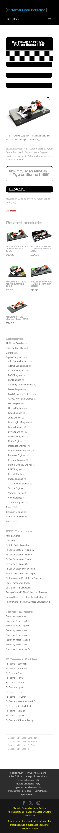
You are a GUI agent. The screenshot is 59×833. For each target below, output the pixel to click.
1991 (43, 149)
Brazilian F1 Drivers (22, 152)
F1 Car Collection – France (19, 554)
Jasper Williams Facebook (22, 741)
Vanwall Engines (16, 493)
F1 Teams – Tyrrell (15, 715)
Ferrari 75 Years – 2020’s (18, 649)
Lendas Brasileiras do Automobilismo (24, 156)
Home (9, 136)
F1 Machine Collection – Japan (21, 573)
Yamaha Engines (16, 502)
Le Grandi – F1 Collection (18, 587)
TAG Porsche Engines (18, 483)
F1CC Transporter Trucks (18, 583)
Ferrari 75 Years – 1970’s (17, 625)
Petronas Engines (16, 455)
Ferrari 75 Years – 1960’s (17, 621)
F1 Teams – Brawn (15, 673)
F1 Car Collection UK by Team (21, 569)
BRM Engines (14, 380)
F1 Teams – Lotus (14, 692)
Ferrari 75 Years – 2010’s (17, 644)
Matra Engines (15, 441)
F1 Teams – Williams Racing (20, 720)
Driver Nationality (14, 348)
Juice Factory (39, 808)
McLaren (48, 156)
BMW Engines (15, 375)
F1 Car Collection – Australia (20, 550)
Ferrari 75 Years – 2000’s (18, 640)
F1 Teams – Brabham (16, 668)
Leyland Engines (16, 432)
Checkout (10, 540)
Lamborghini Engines (18, 422)
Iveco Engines (15, 413)
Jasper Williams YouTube (22, 745)
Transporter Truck (15, 512)
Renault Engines (16, 474)
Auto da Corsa (13, 536)
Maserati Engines (16, 436)
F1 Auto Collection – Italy (18, 545)
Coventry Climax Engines (20, 384)
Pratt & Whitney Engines (20, 465)
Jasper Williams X (18, 749)
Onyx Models (41, 791)
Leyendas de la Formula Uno (28, 787)
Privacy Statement (36, 773)
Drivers (9, 353)
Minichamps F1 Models (19, 791)
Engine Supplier (21, 136)
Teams (9, 507)
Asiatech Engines (16, 370)
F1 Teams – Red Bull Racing (19, 706)
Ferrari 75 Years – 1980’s (17, 630)
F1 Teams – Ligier (14, 687)
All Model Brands (14, 343)
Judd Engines (14, 417)
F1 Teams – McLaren (16, 697)
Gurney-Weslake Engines (20, 399)
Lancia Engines (15, 427)
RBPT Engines (15, 469)
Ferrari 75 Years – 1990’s (17, 635)
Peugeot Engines (16, 460)
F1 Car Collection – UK (17, 564)
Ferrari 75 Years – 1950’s (17, 616)
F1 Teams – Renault (15, 711)
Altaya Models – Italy (36, 776)
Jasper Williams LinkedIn (22, 738)
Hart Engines (14, 403)
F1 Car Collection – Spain (18, 559)
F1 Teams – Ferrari (15, 678)
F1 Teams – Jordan (15, 682)
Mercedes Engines (17, 446)
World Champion (14, 159)
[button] (48, 98)
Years (8, 521)
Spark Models (28, 794)
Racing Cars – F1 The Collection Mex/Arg (26, 592)
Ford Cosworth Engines (19, 394)
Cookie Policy (16, 773)
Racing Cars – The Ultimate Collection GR (26, 597)
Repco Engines (15, 479)
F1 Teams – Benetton (16, 664)
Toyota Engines (15, 488)
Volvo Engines (15, 498)
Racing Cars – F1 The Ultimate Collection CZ (28, 602)
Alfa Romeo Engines (18, 361)
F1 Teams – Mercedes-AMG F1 (21, 701)
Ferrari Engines (15, 389)
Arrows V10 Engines (18, 366)
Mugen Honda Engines (19, 450)
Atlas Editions (15, 776)
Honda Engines (38, 136)
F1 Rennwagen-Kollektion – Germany (24, 578)
